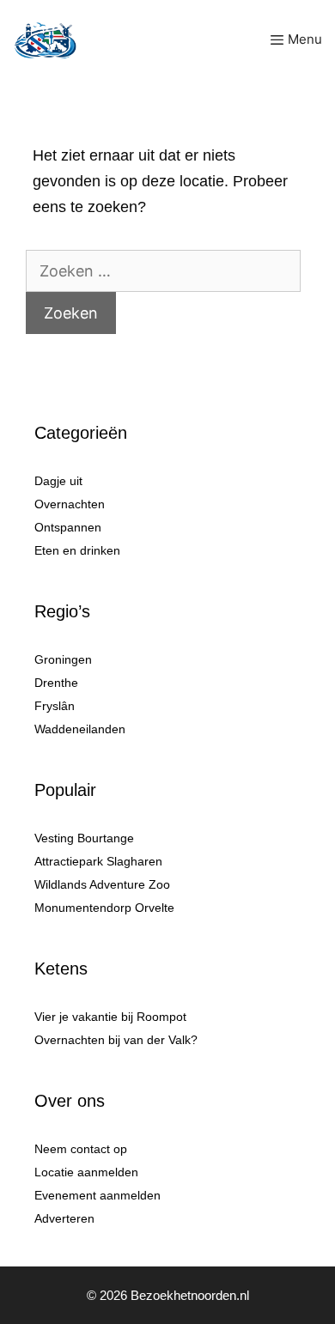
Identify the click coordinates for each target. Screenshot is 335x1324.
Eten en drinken (77, 550)
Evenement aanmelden (97, 1195)
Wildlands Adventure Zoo (102, 884)
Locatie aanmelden (86, 1172)
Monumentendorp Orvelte (104, 907)
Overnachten (69, 504)
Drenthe (56, 682)
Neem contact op (80, 1149)
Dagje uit (58, 481)
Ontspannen (67, 527)
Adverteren (64, 1218)
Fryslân (54, 706)
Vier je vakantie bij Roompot (110, 1016)
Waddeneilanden (79, 729)
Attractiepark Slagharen (98, 861)
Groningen (63, 659)
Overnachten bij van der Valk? (116, 1040)
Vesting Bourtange (84, 838)
